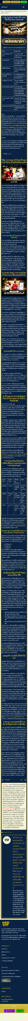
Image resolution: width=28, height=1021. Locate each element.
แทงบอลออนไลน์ (8, 11)
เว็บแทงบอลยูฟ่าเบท (16, 127)
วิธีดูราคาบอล (13, 267)
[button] (23, 7)
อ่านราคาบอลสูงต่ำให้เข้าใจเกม (15, 717)
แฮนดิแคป (8, 650)
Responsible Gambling (8, 809)
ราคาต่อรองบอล (20, 524)
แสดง (9, 153)
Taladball (10, 784)
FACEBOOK (5, 1001)
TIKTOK (10, 999)
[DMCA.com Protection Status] (6, 981)
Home (2, 11)
